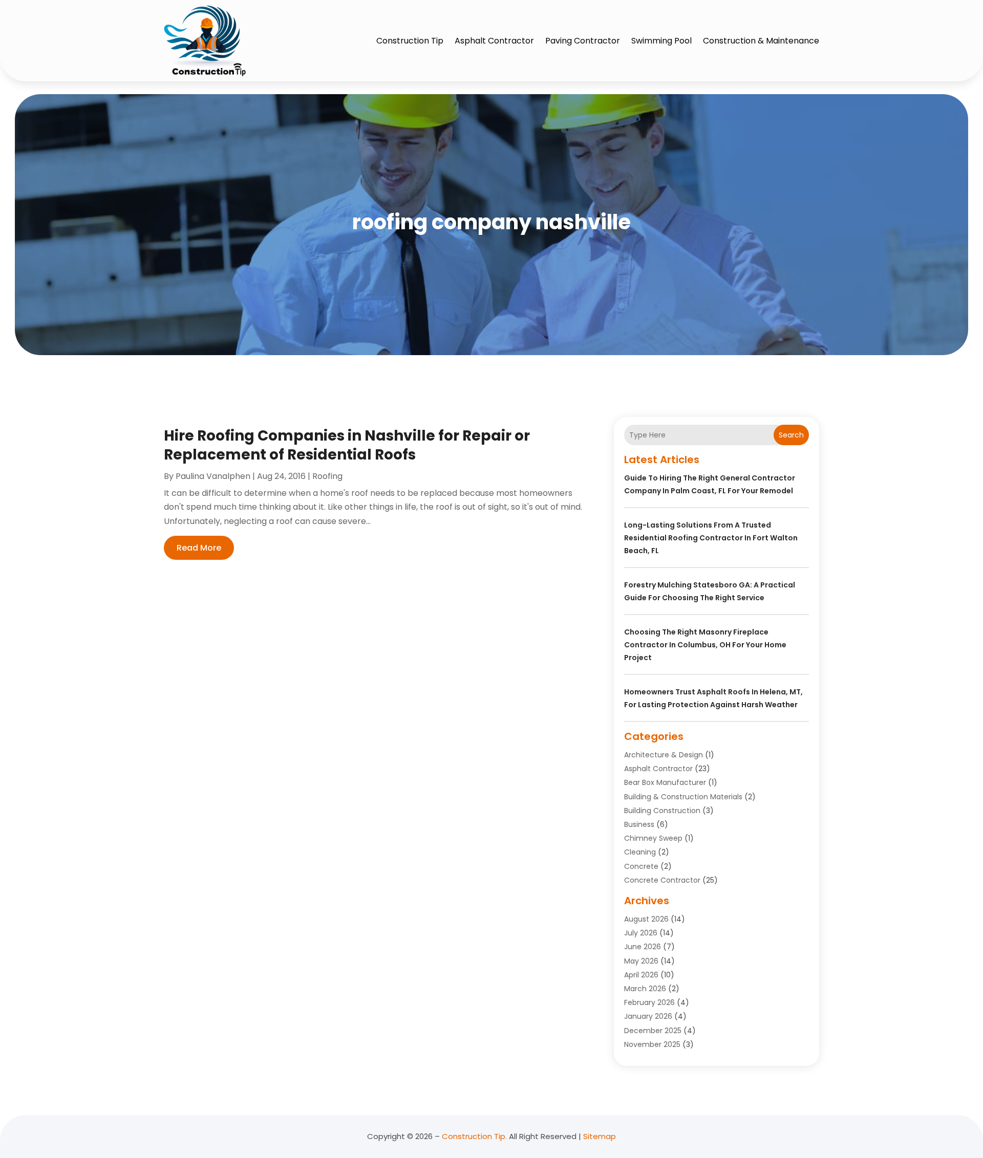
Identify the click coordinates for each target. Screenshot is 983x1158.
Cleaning (640, 852)
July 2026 (640, 933)
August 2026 (646, 919)
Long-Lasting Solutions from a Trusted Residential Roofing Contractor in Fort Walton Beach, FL (711, 538)
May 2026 (641, 961)
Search (791, 435)
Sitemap (599, 1136)
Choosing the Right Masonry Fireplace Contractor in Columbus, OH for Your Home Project (705, 645)
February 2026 (649, 1002)
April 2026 (641, 975)
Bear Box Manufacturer (665, 782)
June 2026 (642, 947)
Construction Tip (409, 41)
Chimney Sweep (653, 838)
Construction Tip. (474, 1136)
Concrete (641, 866)
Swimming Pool (661, 41)
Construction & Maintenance (761, 41)
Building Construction (662, 810)
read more (199, 548)
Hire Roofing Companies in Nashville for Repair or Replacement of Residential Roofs (347, 445)
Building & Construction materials (683, 797)
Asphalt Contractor (494, 41)
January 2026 (648, 1016)
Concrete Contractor (662, 880)
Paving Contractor (582, 41)
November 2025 (652, 1044)
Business (639, 824)
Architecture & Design (663, 755)
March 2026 (645, 989)
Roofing (327, 476)
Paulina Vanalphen (213, 476)
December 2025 (652, 1030)
